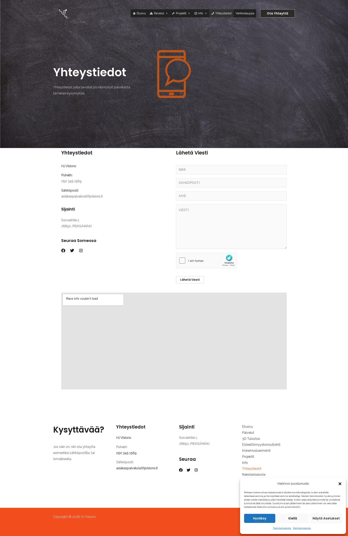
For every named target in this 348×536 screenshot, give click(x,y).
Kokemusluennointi (256, 451)
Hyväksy (259, 518)
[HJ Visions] (63, 13)
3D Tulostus (251, 439)
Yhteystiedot (223, 13)
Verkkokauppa (245, 13)
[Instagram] (196, 470)
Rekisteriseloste (282, 528)
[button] (340, 484)
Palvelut (159, 13)
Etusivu (141, 13)
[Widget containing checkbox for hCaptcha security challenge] (206, 260)
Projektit (181, 13)
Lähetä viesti (190, 280)
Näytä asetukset (326, 518)
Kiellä (292, 518)
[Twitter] (188, 470)
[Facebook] (181, 470)
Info (200, 13)
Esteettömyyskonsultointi (261, 444)
